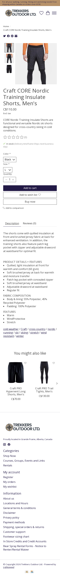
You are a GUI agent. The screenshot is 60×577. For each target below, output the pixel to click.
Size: (6, 164)
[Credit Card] (32, 572)
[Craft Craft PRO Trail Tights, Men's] (44, 372)
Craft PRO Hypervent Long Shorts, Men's (16, 391)
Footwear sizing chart (16, 536)
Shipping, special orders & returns (23, 527)
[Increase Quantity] (13, 180)
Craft (24, 329)
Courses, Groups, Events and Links (24, 460)
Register (8, 477)
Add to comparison (15, 208)
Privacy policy (11, 517)
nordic (51, 329)
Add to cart (30, 188)
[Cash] (27, 572)
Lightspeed (8, 567)
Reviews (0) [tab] (29, 223)
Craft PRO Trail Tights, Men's (44, 390)
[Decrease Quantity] (6, 180)
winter (20, 336)
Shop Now (9, 456)
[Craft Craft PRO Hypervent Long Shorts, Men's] (15, 372)
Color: (7, 153)
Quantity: (7, 173)
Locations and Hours (15, 503)
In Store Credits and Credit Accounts (24, 541)
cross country (37, 329)
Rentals (7, 465)
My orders (9, 482)
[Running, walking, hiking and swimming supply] (20, 13)
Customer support (14, 532)
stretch (34, 332)
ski (17, 332)
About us (8, 498)
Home (6, 26)
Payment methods (14, 522)
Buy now (30, 201)
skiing (24, 332)
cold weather (11, 329)
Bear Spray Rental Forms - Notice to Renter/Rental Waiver (24, 547)
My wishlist (9, 486)
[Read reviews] (13, 137)
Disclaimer (9, 513)
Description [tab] (12, 223)
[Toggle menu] (54, 13)
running (8, 332)
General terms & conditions (19, 508)
